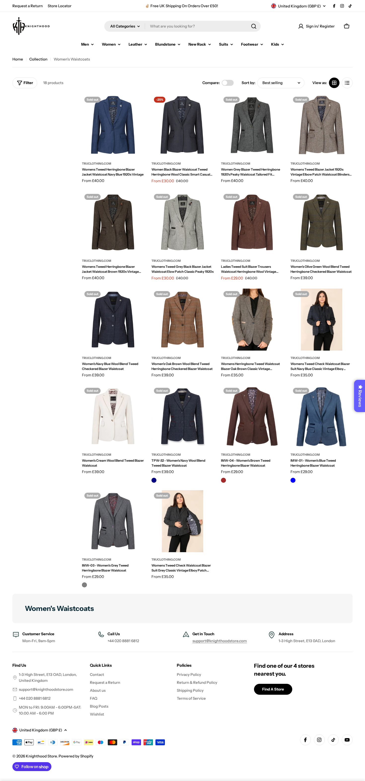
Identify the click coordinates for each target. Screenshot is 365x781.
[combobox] (182, 26)
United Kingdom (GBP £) (299, 6)
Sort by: (248, 82)
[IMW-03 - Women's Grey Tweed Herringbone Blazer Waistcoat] (113, 521)
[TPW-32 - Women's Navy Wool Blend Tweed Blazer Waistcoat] (182, 416)
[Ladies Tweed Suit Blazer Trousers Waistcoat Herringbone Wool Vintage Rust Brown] (252, 222)
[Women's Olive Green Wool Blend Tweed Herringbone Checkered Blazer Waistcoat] (322, 222)
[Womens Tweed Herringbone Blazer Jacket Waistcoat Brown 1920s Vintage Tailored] (113, 222)
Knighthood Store (41, 756)
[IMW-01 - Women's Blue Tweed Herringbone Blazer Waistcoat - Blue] (293, 480)
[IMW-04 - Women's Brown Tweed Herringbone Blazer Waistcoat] (252, 416)
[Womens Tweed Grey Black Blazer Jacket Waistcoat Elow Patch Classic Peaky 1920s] (182, 222)
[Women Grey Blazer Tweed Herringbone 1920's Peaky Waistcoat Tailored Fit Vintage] (252, 125)
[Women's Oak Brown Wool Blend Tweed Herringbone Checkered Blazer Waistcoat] (182, 320)
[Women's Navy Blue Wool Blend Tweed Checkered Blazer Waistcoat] (113, 320)
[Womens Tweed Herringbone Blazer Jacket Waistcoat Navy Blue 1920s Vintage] (113, 125)
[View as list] (347, 82)
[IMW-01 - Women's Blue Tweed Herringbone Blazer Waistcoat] (322, 416)
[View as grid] (334, 82)
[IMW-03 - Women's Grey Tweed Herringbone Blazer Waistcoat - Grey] (84, 584)
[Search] (254, 26)
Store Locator (60, 5)
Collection (38, 59)
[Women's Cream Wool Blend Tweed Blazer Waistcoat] (113, 416)
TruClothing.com (96, 163)
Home (17, 59)
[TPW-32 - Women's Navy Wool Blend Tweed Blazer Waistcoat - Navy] (153, 480)
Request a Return (27, 5)
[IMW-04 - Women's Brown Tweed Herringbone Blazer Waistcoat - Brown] (223, 480)
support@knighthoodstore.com (219, 640)
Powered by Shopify (76, 756)
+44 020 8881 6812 (34, 698)
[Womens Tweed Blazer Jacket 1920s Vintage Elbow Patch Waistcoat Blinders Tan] (322, 125)
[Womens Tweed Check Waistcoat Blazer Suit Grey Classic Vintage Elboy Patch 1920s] (182, 521)
